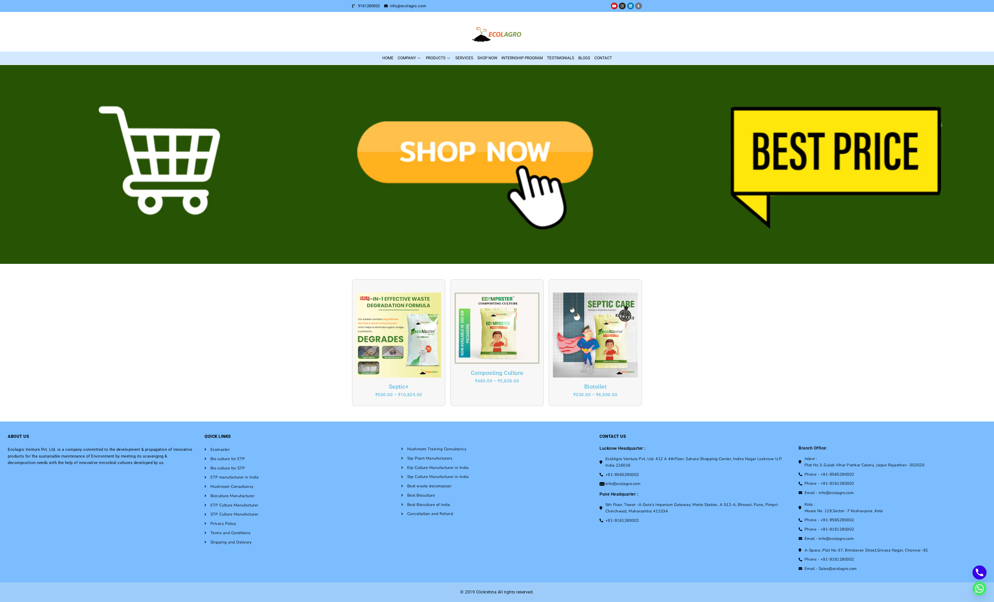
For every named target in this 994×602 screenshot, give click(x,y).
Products (435, 58)
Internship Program (522, 58)
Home (387, 58)
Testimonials (560, 58)
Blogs (584, 58)
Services (464, 58)
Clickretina (486, 592)
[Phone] (979, 572)
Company (407, 58)
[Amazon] (638, 6)
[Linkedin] (630, 6)
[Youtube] (614, 6)
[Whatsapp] (979, 589)
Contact (603, 58)
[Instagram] (622, 6)
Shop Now (487, 58)
